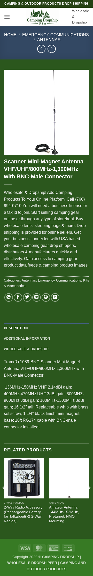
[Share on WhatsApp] (8, 297)
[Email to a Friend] (36, 297)
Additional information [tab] (27, 338)
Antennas (48, 39)
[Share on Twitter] (27, 297)
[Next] (89, 498)
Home (10, 35)
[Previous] (4, 498)
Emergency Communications (55, 35)
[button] (7, 16)
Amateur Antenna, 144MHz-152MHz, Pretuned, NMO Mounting (64, 514)
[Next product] (41, 49)
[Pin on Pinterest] (46, 297)
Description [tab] (16, 328)
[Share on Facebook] (18, 297)
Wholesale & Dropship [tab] (26, 349)
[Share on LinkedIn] (55, 297)
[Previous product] (52, 49)
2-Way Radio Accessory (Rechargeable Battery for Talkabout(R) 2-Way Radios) (23, 514)
